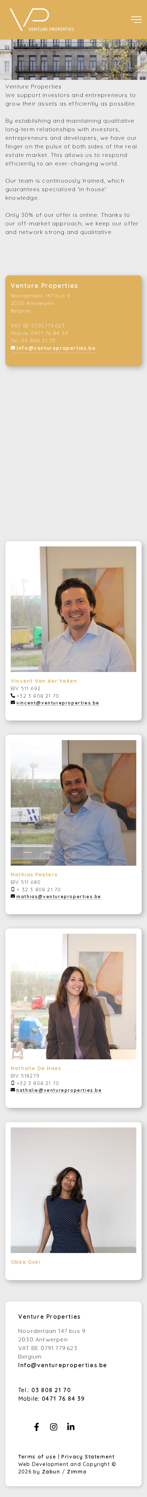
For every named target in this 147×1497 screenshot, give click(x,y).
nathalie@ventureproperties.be (59, 1090)
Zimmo (77, 1471)
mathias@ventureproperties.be (58, 896)
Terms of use (38, 1456)
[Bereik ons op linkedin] (71, 1428)
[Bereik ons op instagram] (54, 1428)
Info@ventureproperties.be (56, 348)
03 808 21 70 (51, 1390)
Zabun (51, 1471)
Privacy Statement (88, 1456)
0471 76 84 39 (63, 1398)
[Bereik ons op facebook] (36, 1428)
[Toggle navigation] (136, 19)
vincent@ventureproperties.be (58, 703)
